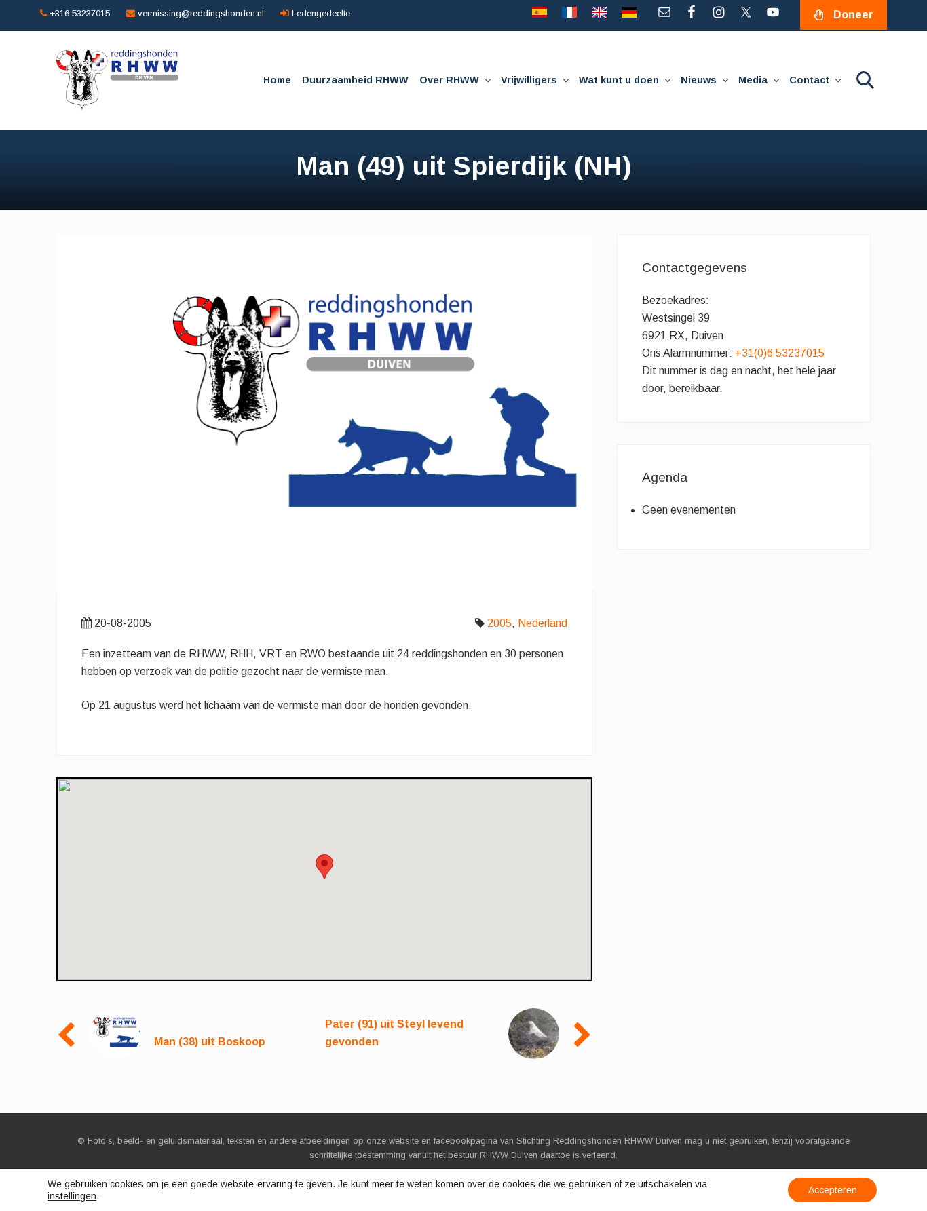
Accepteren (832, 1190)
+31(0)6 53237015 (780, 353)
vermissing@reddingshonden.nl (199, 13)
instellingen (72, 1196)
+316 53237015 (78, 13)
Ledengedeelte (319, 13)
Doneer (853, 14)
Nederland (542, 623)
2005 (499, 623)
